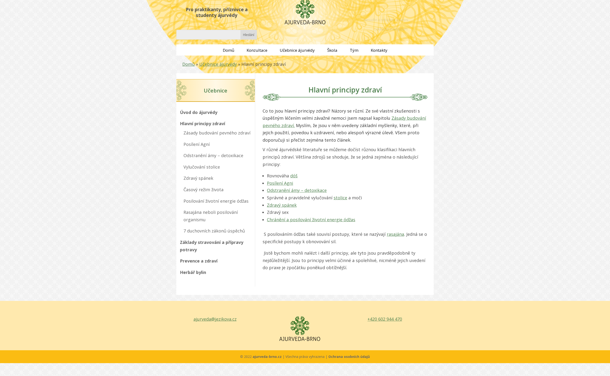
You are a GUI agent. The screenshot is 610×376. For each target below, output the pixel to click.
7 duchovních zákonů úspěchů (214, 231)
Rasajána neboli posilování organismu (210, 215)
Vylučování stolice (201, 167)
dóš (294, 176)
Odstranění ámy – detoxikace (213, 155)
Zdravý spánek (198, 178)
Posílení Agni (280, 183)
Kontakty (379, 50)
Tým (354, 50)
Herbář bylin (193, 272)
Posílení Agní (196, 144)
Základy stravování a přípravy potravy (211, 245)
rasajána (395, 234)
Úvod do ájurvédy (198, 112)
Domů (228, 50)
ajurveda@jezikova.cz (215, 319)
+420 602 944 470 (384, 319)
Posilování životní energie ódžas (216, 201)
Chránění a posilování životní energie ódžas (311, 219)
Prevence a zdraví (199, 261)
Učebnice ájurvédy (297, 50)
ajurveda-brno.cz (268, 356)
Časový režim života (203, 189)
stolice (340, 198)
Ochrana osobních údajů (349, 356)
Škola (332, 50)
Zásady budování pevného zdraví (216, 133)
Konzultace (257, 50)
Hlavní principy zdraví (202, 123)
